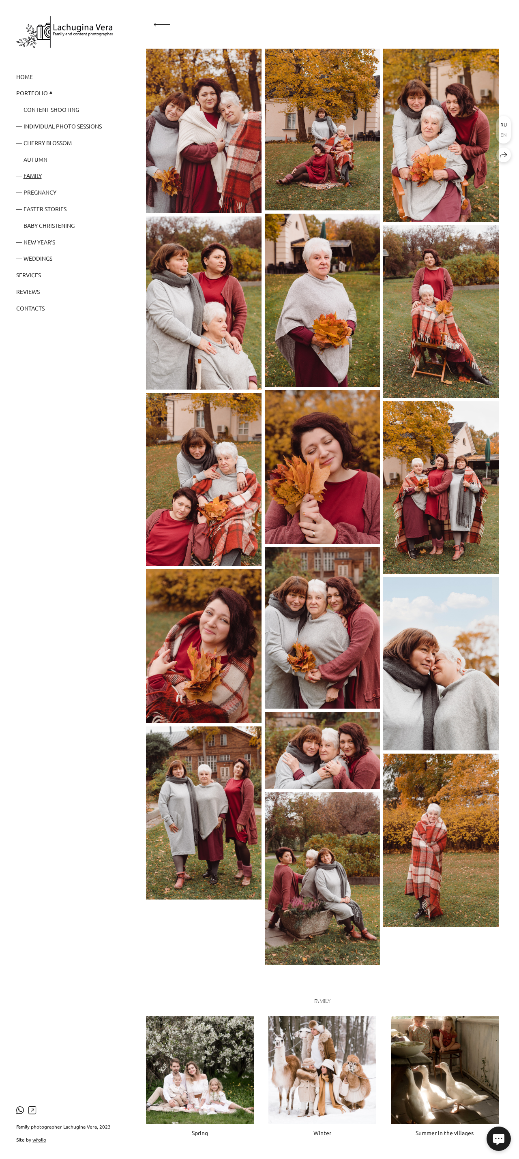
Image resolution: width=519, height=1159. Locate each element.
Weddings (38, 258)
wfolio (39, 1139)
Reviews (28, 291)
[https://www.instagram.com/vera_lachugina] (32, 1110)
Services (28, 275)
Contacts (30, 308)
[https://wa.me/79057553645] (20, 1110)
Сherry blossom (48, 142)
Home (24, 76)
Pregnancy (40, 192)
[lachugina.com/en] (64, 32)
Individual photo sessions (63, 126)
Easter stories (45, 208)
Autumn (35, 159)
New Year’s (39, 242)
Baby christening (49, 225)
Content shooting (51, 109)
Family (33, 175)
